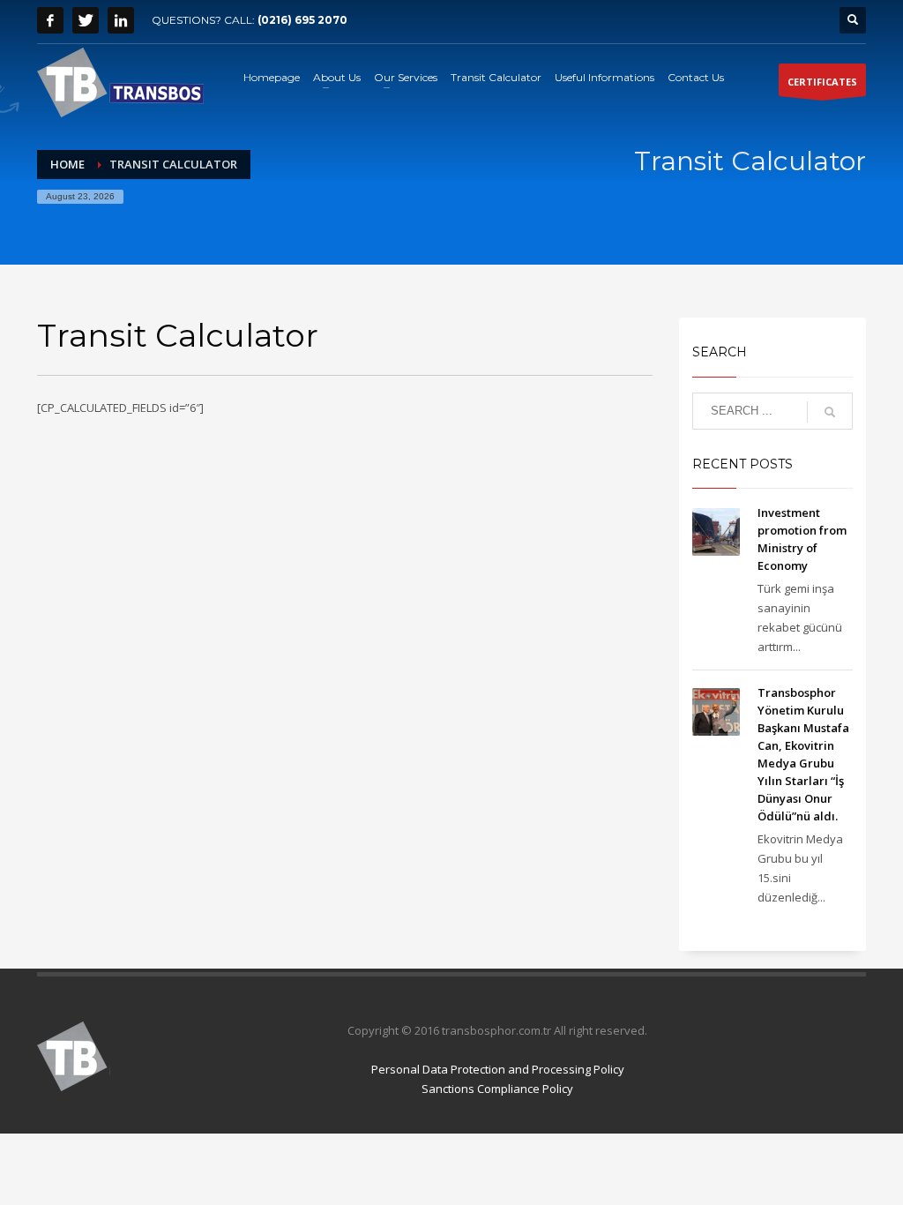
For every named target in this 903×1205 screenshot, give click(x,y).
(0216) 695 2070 (302, 19)
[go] (830, 411)
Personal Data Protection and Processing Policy (497, 1069)
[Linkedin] (121, 20)
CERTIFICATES (822, 81)
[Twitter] (85, 20)
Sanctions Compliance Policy (497, 1088)
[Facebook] (50, 20)
